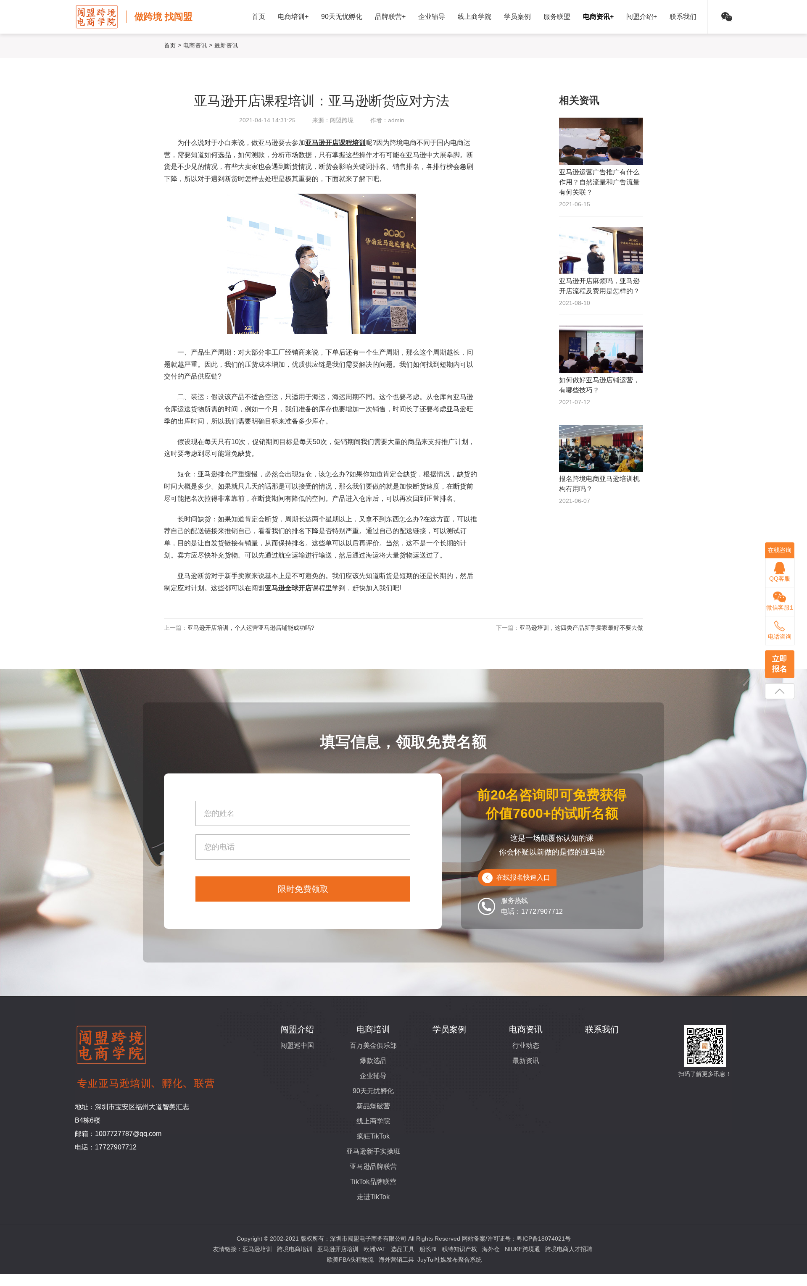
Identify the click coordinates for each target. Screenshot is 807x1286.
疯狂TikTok (373, 1136)
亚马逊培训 (257, 1249)
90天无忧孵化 (341, 16)
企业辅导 (431, 16)
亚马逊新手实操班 (373, 1151)
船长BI (428, 1249)
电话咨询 (779, 636)
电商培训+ (293, 16)
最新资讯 (525, 1060)
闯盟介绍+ (641, 16)
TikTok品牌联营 (373, 1181)
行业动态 (525, 1045)
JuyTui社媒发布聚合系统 (449, 1259)
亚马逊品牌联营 (373, 1166)
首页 (258, 16)
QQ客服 (779, 578)
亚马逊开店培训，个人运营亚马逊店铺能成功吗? (250, 627)
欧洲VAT (375, 1249)
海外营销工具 (396, 1259)
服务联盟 (556, 16)
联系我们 (683, 16)
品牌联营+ (390, 16)
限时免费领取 (303, 889)
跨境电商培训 (294, 1249)
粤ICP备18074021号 (544, 1238)
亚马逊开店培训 (338, 1249)
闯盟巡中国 (297, 1045)
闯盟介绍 (297, 1029)
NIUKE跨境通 (522, 1249)
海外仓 (491, 1249)
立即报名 (779, 664)
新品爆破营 (373, 1106)
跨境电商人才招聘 (568, 1249)
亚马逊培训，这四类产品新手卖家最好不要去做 (581, 627)
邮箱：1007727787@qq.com (118, 1133)
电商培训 (373, 1029)
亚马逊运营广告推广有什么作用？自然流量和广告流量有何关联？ (599, 182)
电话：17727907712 (106, 1147)
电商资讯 (195, 45)
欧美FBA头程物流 (350, 1259)
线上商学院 (474, 16)
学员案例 (517, 16)
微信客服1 (779, 607)
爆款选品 (373, 1060)
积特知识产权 (459, 1249)
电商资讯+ (598, 16)
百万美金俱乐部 (373, 1045)
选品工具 (402, 1249)
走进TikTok (373, 1196)
